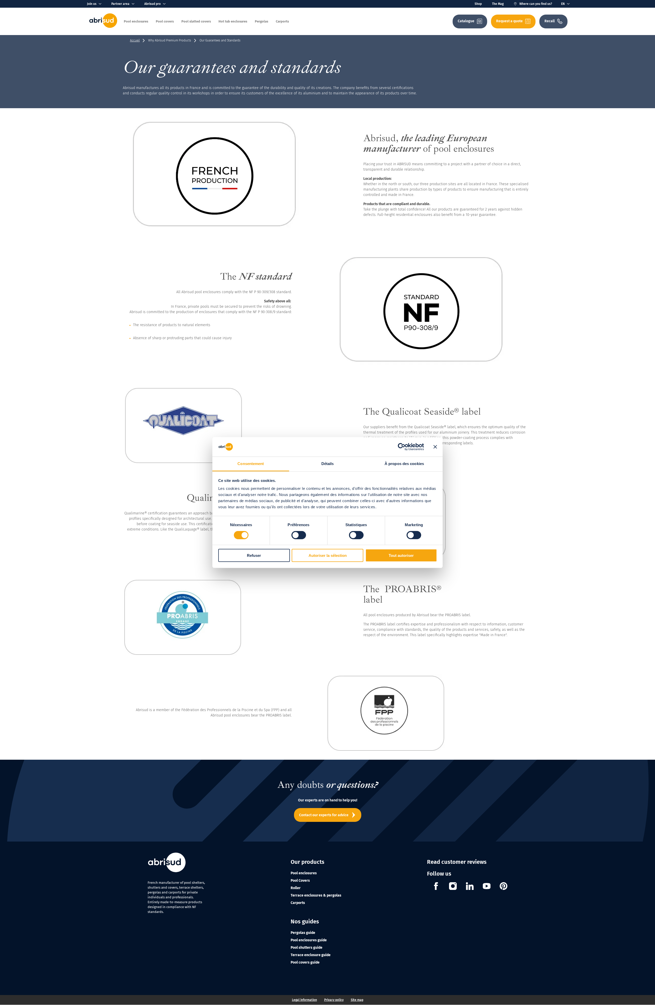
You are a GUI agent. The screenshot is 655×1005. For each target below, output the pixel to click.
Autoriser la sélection (328, 555)
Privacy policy (334, 1000)
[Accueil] (103, 27)
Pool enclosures (304, 873)
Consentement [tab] (250, 463)
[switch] (298, 535)
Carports (298, 903)
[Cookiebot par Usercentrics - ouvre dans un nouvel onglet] (401, 447)
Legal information (304, 1000)
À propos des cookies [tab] (404, 463)
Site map (357, 1000)
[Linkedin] (470, 886)
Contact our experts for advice (323, 815)
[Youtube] (486, 886)
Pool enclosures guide (309, 940)
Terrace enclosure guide (311, 955)
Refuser (254, 555)
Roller (296, 888)
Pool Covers (300, 880)
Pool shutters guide (306, 947)
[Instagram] (453, 886)
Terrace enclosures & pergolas (316, 895)
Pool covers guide (305, 962)
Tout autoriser (401, 555)
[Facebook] (436, 886)
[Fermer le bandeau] (435, 447)
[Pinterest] (503, 886)
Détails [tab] (327, 463)
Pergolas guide (303, 933)
